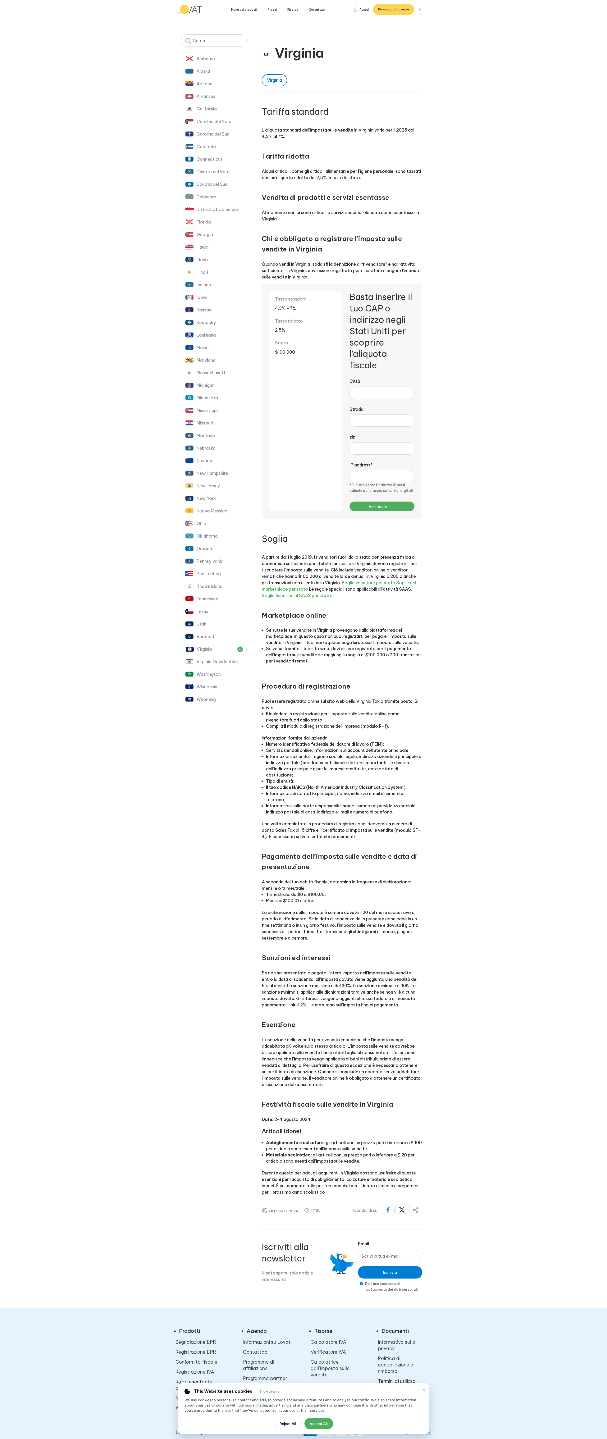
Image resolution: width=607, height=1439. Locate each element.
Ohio (201, 523)
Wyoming (206, 699)
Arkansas (206, 96)
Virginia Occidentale (217, 661)
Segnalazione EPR (195, 1342)
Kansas (204, 310)
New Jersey (208, 486)
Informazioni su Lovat (267, 1342)
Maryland (206, 360)
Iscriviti (390, 1272)
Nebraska (206, 448)
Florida (204, 222)
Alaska (203, 71)
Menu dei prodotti (244, 9)
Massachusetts (212, 372)
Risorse (292, 9)
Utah (201, 624)
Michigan (206, 385)
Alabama (206, 58)
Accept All (319, 1423)
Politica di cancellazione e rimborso (395, 1364)
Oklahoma (207, 536)
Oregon (204, 548)
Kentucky (206, 322)
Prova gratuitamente (393, 9)
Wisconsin (207, 687)
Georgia (205, 234)
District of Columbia (217, 209)
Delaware (206, 197)
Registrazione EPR (195, 1352)
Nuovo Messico (212, 511)
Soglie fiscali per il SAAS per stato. (297, 595)
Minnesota (207, 398)
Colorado (206, 146)
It (420, 9)
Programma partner (265, 1378)
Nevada (204, 460)
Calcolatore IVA (328, 1342)
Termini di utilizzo (396, 1381)
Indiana (204, 285)
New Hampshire (212, 473)
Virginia (204, 649)
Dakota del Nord (213, 171)
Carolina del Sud (213, 134)
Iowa (202, 297)
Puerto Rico (209, 573)
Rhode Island (209, 586)
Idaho (202, 259)
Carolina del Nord (214, 121)
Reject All (288, 1423)
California (207, 109)
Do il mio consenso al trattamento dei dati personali (391, 1287)
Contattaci (317, 9)
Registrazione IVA (194, 1372)
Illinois (203, 272)
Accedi (364, 9)
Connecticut (209, 159)
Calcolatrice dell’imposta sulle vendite (330, 1368)
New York (206, 498)
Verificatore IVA (328, 1352)
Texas (202, 611)
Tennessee (207, 599)
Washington (209, 674)
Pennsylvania (210, 561)
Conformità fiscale (196, 1362)
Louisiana (206, 335)
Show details (269, 1391)
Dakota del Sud (212, 184)
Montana (206, 435)
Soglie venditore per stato (368, 582)
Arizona (204, 84)
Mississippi (207, 410)
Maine (203, 347)
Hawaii (203, 247)
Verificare (381, 506)
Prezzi (272, 9)
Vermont (206, 636)
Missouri (205, 423)
